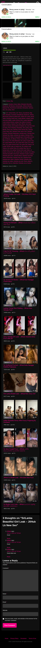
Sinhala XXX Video (8, 137)
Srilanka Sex (27, 159)
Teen (13, 109)
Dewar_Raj (9, 101)
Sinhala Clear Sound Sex (20, 129)
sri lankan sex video (28, 152)
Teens (25, 161)
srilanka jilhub (18, 155)
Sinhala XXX (28, 135)
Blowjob (23, 104)
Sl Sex (18, 139)
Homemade (19, 106)
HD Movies (12, 106)
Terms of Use (32, 638)
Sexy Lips (10, 129)
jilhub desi (6, 116)
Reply (8, 538)
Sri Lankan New (11, 148)
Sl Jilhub (13, 139)
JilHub (32, 114)
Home (6, 638)
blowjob (8, 114)
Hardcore (5, 106)
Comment (6, 568)
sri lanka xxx (17, 146)
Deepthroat (20, 114)
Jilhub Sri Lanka (25, 116)
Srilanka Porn (27, 157)
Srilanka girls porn (8, 155)
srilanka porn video (8, 159)
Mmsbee (29, 106)
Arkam (9, 531)
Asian (15, 104)
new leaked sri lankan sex (19, 126)
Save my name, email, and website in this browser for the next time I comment (21, 619)
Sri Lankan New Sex (23, 148)
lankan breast (10, 122)
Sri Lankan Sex (18, 152)
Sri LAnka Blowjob (14, 141)
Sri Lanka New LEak (22, 142)
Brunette (29, 104)
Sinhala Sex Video (8, 135)
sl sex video (24, 139)
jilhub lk (11, 116)
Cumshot (13, 114)
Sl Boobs (7, 139)
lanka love (14, 118)
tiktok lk (30, 161)
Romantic (25, 108)
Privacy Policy (14, 638)
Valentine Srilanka (18, 163)
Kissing (9, 118)
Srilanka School (18, 159)
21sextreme (26, 113)
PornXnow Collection (16, 108)
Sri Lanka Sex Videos (25, 144)
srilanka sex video (8, 161)
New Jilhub (22, 124)
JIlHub (25, 106)
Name (5, 594)
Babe (19, 104)
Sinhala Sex (30, 133)
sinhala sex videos (19, 135)
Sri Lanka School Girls (12, 144)
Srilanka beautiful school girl (11, 154)
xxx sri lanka (27, 163)
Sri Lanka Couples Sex (27, 141)
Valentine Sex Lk (7, 163)
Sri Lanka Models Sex (9, 142)
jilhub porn (17, 116)
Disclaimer (23, 638)
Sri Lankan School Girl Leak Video (20, 150)
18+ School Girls (11, 113)
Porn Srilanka (12, 127)
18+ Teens (19, 113)
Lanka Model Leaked (24, 118)
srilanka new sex (18, 157)
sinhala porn (23, 133)
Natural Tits (6, 108)
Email (5, 602)
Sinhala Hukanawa (13, 133)
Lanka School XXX (17, 120)
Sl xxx (7, 141)
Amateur (11, 104)
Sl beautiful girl (18, 137)
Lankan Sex (18, 122)
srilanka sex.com (18, 161)
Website (5, 610)
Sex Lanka (26, 127)
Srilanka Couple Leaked (26, 154)
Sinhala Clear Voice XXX (20, 131)
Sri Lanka (8, 109)
